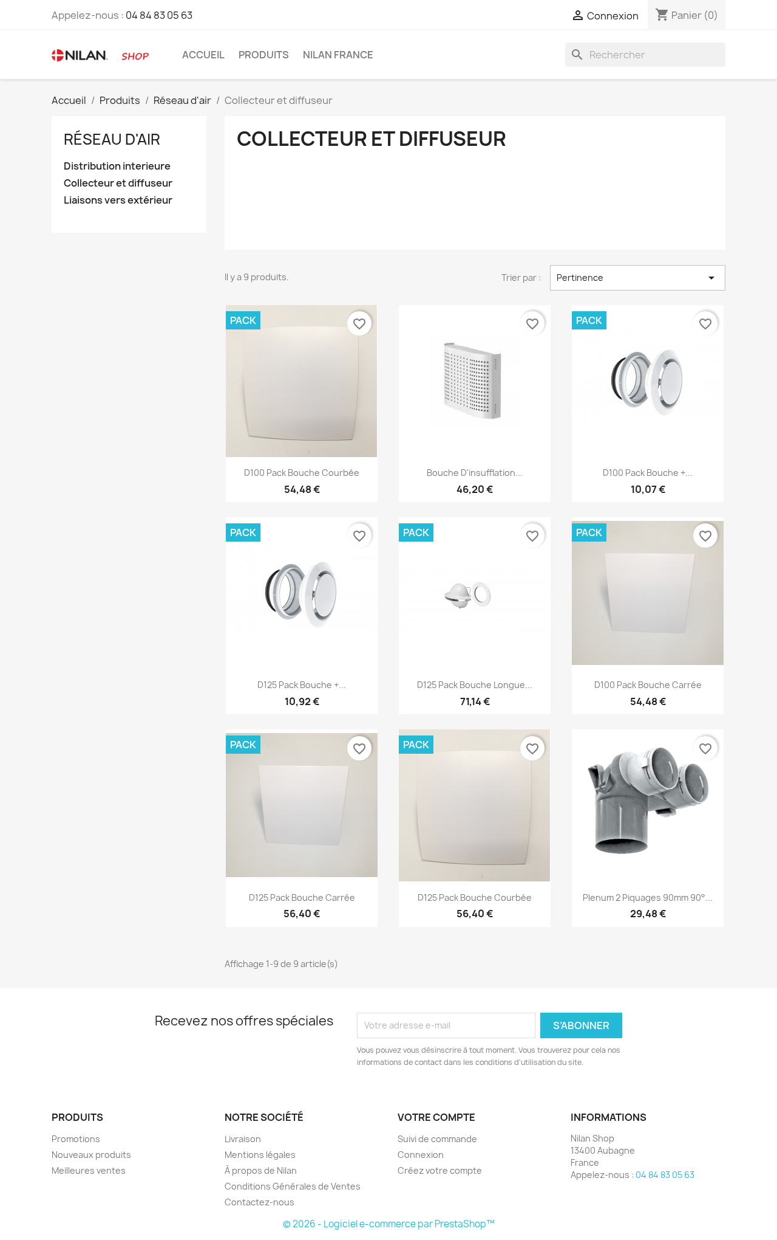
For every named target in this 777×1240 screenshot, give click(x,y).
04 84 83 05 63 (159, 15)
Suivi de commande (437, 1139)
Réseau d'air (112, 139)
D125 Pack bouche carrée (302, 897)
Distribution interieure (117, 166)
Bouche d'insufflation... (475, 472)
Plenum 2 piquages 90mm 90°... (648, 897)
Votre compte (436, 1117)
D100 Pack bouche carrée (648, 685)
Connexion (421, 1154)
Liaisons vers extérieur (118, 200)
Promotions (76, 1139)
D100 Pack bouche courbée (301, 472)
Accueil (203, 54)
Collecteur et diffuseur (118, 183)
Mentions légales (260, 1154)
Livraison (243, 1139)
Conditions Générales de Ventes (293, 1186)
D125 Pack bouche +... (301, 685)
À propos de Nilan (261, 1170)
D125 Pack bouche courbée (475, 897)
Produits (264, 54)
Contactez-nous (259, 1202)
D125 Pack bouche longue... (474, 685)
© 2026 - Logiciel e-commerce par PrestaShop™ (389, 1224)
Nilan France (338, 54)
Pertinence (638, 277)
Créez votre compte (440, 1170)
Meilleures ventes (89, 1170)
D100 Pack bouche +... (648, 472)
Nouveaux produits (91, 1154)
